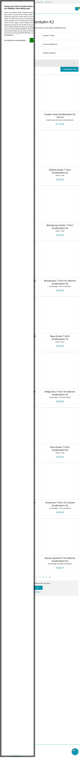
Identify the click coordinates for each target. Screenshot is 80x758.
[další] (49, 577)
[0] (76, 8)
